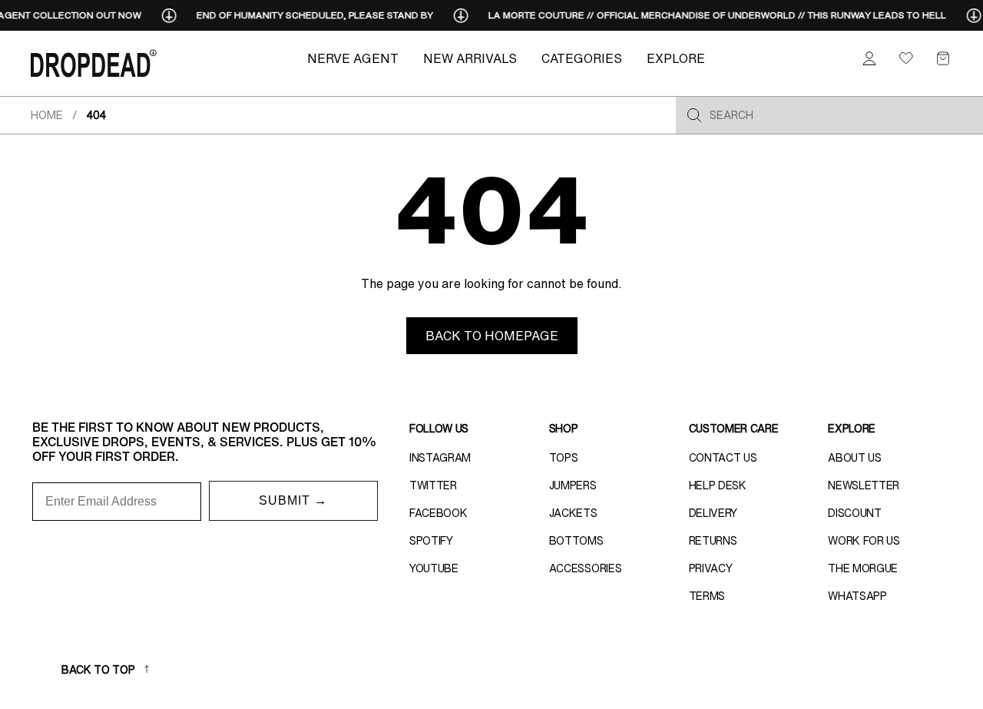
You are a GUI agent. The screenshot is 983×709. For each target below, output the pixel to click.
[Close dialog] (775, 222)
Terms (665, 520)
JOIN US (641, 431)
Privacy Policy (618, 520)
